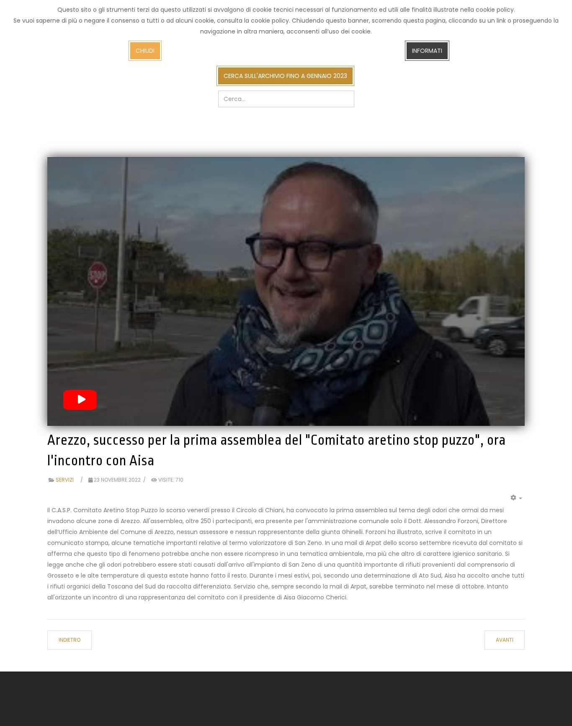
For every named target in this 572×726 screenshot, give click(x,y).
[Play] (80, 400)
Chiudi (145, 51)
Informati (427, 51)
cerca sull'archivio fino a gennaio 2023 (285, 76)
